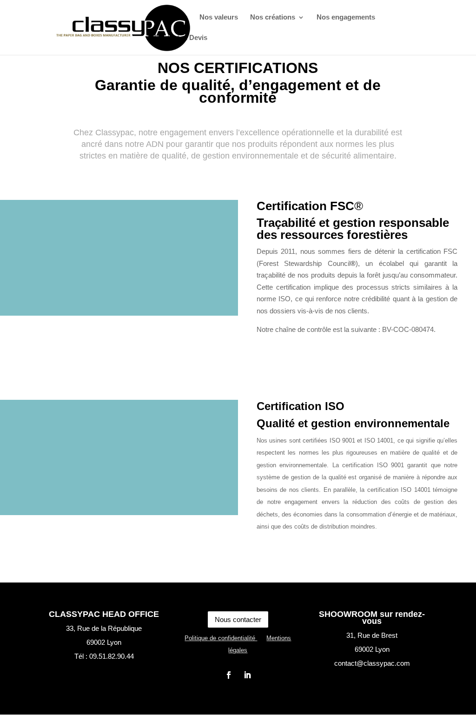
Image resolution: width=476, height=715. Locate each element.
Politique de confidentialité (221, 638)
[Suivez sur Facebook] (228, 675)
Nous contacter (238, 619)
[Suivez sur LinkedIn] (247, 675)
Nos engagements (346, 17)
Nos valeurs (218, 17)
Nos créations (272, 17)
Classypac (170, 17)
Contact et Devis (180, 37)
